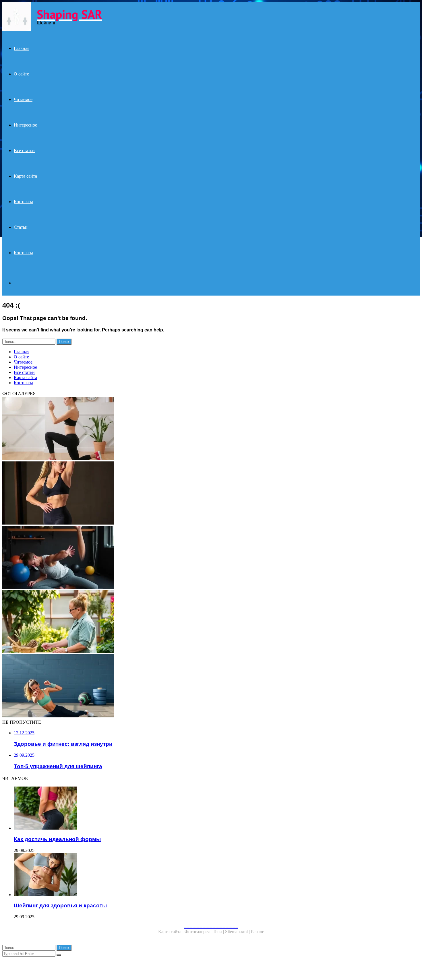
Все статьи (24, 150)
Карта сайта (25, 176)
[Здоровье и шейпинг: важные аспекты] (174, 622)
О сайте (21, 73)
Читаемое (23, 99)
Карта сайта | (171, 931)
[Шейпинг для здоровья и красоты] (180, 875)
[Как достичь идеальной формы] (180, 809)
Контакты (23, 201)
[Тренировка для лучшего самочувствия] (174, 686)
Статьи (21, 227)
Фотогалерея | (199, 931)
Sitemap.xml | (238, 931)
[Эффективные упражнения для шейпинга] (174, 558)
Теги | (219, 931)
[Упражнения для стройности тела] (174, 493)
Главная (21, 48)
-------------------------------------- (211, 926)
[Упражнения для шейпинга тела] (174, 429)
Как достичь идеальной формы (57, 839)
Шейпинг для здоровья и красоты (60, 905)
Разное (257, 931)
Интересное (25, 125)
